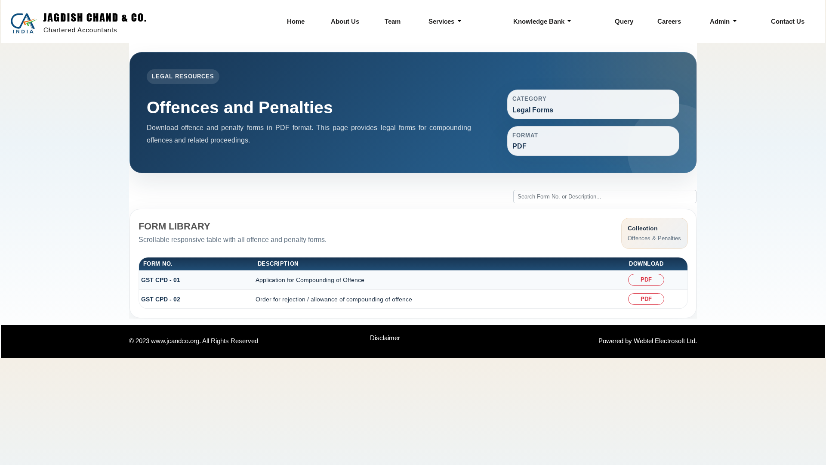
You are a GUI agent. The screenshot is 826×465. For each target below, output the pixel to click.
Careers (669, 21)
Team (393, 21)
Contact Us (787, 21)
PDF (646, 279)
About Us (345, 21)
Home (296, 21)
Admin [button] (720, 21)
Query (624, 21)
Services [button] (442, 21)
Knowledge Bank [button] (539, 21)
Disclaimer (385, 337)
